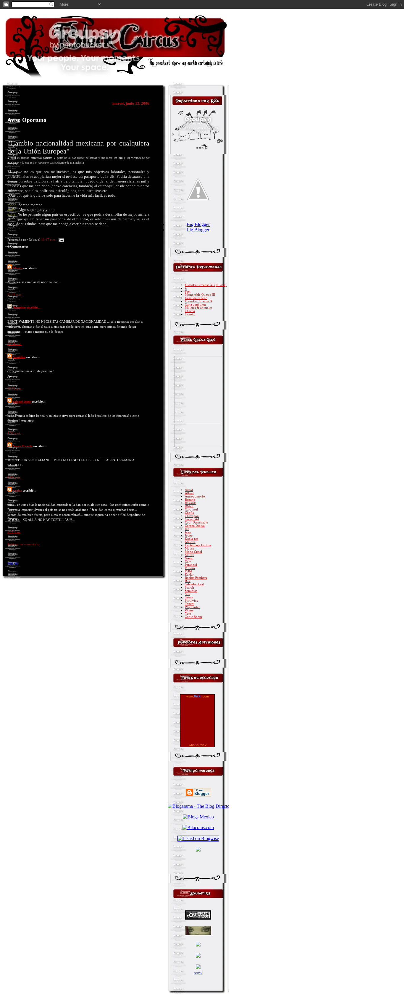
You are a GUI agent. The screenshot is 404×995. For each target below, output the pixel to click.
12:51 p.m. (14, 388)
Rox (187, 581)
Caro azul (191, 509)
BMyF (189, 506)
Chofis (189, 512)
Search (189, 587)
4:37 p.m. (14, 433)
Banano (190, 499)
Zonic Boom (193, 616)
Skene (189, 597)
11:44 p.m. (14, 294)
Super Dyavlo (23, 446)
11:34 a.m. (14, 344)
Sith (187, 594)
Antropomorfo (195, 496)
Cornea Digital (195, 525)
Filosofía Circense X (198, 301)
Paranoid (191, 564)
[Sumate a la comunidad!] (198, 849)
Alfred (189, 493)
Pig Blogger (198, 229)
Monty (189, 555)
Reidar (189, 574)
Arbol (189, 490)
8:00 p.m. (14, 477)
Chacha (190, 311)
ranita (17, 490)
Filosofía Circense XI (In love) (206, 285)
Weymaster (192, 607)
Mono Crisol (193, 551)
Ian (187, 529)
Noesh (189, 558)
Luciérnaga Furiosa (198, 545)
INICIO (12, 564)
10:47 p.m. (48, 239)
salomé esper (22, 401)
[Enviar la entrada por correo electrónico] (60, 239)
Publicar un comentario (23, 544)
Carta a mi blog (195, 304)
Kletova (190, 542)
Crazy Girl (192, 519)
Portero (190, 568)
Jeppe (189, 535)
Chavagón (192, 516)
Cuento (190, 314)
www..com (197, 696)
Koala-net (191, 538)
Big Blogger (198, 224)
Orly (188, 561)
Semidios (19, 357)
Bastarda (190, 503)
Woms (189, 610)
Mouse (189, 548)
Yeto (188, 613)
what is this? (197, 745)
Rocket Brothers (196, 577)
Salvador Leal (194, 584)
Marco (17, 268)
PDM (188, 571)
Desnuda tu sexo (196, 298)
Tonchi (189, 603)
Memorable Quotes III (200, 294)
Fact (187, 291)
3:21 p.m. (14, 532)
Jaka (188, 532)
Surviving (191, 600)
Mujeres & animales (198, 307)
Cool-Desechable (196, 522)
